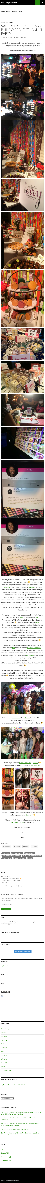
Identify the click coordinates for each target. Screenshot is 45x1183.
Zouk (30, 858)
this (13, 648)
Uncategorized (6, 1070)
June (14, 718)
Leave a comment (21, 37)
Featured (4, 1048)
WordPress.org (6, 1160)
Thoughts (4, 1063)
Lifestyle (10, 22)
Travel (3, 1066)
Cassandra (23, 763)
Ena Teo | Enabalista (9, 2)
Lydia (29, 763)
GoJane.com (35, 765)
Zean (18, 718)
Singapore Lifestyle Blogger (32, 855)
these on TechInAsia (34, 648)
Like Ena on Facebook (10, 932)
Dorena (27, 718)
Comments (6, 1157)
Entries (5, 1153)
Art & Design (5, 1029)
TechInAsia (30, 655)
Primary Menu (42, 2)
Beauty (3, 22)
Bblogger (6, 853)
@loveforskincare (17, 822)
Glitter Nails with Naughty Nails (19, 1129)
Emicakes (31, 587)
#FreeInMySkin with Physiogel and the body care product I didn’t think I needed (20, 1134)
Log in (3, 1149)
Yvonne (35, 763)
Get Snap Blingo (17, 853)
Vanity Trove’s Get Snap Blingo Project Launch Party (22, 30)
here (21, 617)
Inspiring (4, 1055)
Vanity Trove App (19, 858)
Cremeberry (7, 587)
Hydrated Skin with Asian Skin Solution (13, 1085)
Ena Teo (3, 1112)
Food (2, 1051)
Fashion (3, 1044)
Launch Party (29, 853)
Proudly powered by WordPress (10, 1180)
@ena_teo (28, 815)
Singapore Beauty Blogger (11, 855)
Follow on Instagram (24, 951)
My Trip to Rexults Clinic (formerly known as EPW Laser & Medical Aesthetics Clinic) (21, 1113)
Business (4, 1036)
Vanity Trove (7, 858)
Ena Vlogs (4, 1040)
